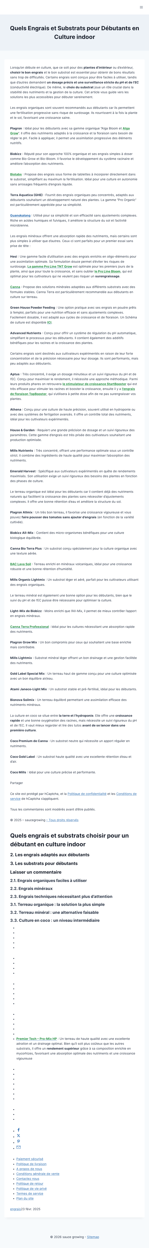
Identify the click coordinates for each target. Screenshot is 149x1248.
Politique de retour (29, 1183)
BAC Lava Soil (20, 564)
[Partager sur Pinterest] (18, 1142)
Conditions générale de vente (37, 1174)
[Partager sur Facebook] (18, 1131)
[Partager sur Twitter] (18, 1136)
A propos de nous (29, 1169)
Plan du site (25, 1198)
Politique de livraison (31, 1164)
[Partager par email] (18, 1148)
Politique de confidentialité (87, 794)
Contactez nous (27, 1178)
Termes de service (29, 1193)
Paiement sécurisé (29, 1159)
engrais (15, 1209)
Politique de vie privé (31, 1188)
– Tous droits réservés (62, 820)
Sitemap (93, 1237)
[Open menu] (141, 7)
